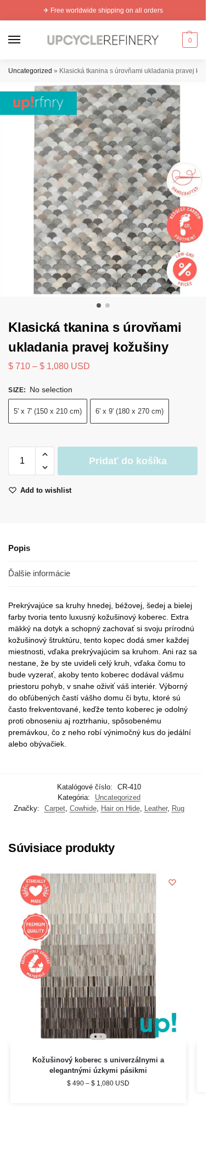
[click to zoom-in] (107, 189)
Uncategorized (30, 71)
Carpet (54, 808)
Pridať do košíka (128, 460)
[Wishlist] (172, 882)
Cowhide (83, 808)
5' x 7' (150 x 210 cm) (48, 411)
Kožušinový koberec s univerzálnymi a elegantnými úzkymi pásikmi (98, 1065)
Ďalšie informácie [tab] (39, 573)
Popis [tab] (19, 548)
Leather (155, 808)
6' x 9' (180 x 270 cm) (129, 411)
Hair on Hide (120, 808)
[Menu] (24, 40)
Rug (178, 808)
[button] (188, 40)
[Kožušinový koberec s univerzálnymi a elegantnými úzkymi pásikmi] (98, 956)
